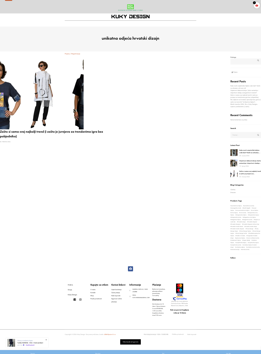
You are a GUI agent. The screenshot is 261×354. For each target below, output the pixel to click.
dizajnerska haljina (241, 215)
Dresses (233, 192)
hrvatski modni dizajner (237, 228)
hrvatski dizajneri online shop (251, 224)
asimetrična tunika (249, 205)
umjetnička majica (254, 242)
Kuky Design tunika (241, 233)
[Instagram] (80, 299)
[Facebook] (130, 268)
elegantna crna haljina (250, 217)
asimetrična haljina (236, 205)
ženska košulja (235, 249)
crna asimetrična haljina (242, 210)
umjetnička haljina (241, 242)
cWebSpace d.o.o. (110, 334)
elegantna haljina (236, 219)
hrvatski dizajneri (236, 224)
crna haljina (255, 210)
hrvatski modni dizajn (251, 226)
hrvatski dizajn (242, 222)
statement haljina (236, 240)
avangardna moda (236, 208)
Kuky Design (249, 228)
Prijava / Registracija (72, 54)
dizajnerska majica (254, 215)
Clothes (232, 190)
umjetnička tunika (236, 245)
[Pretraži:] (245, 135)
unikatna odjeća (240, 247)
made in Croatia (240, 235)
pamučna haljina (240, 238)
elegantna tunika (247, 219)
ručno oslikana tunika (253, 238)
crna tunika (243, 212)
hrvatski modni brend (237, 226)
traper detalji (246, 240)
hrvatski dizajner (252, 222)
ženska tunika (245, 249)
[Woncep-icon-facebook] (75, 299)
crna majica (234, 212)
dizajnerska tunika (236, 217)
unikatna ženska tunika (253, 247)
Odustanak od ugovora (130, 342)
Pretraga (233, 57)
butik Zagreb (246, 208)
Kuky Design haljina (245, 231)
